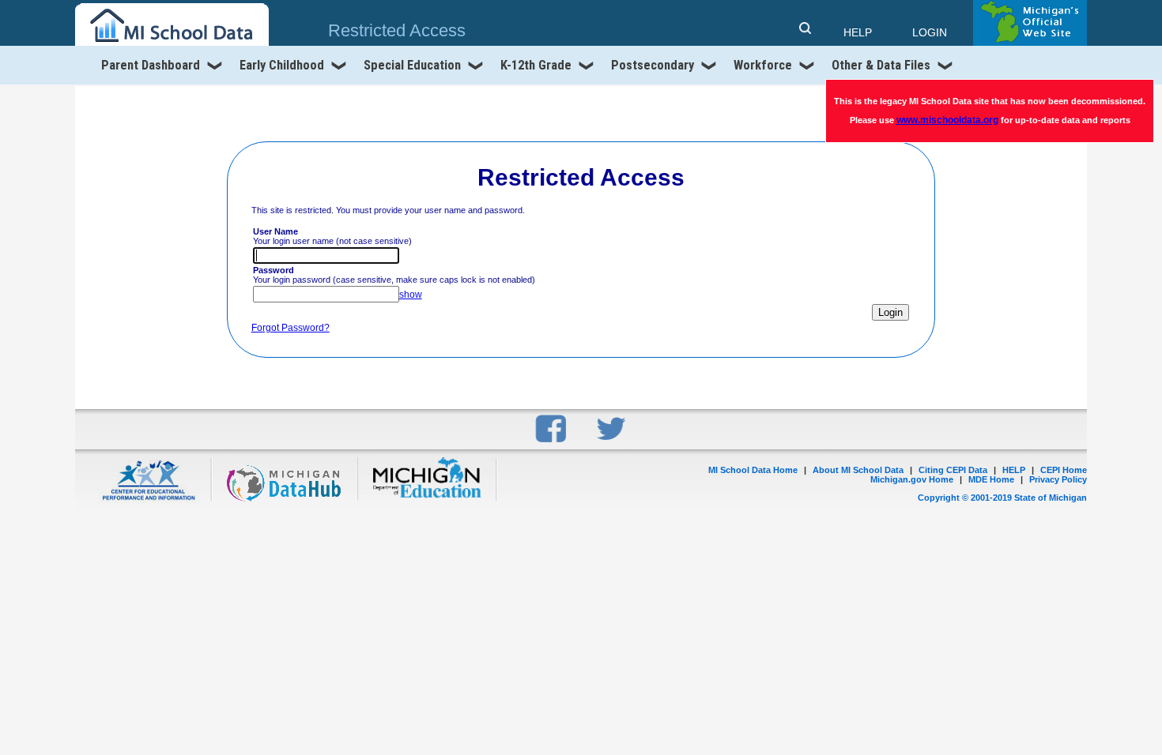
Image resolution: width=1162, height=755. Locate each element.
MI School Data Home (753, 470)
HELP (1013, 470)
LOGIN (929, 32)
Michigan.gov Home (911, 479)
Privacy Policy (1058, 479)
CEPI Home (1063, 470)
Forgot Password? (290, 327)
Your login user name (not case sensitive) (332, 236)
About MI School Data (858, 470)
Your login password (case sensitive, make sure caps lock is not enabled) (394, 274)
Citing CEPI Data (953, 470)
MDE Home (991, 479)
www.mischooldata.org (947, 120)
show (410, 294)
